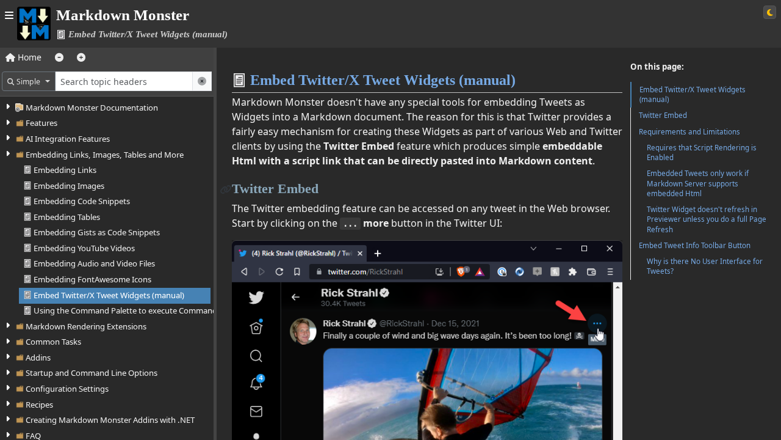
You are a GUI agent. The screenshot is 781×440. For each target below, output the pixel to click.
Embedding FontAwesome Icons (92, 279)
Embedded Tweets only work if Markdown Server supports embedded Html (698, 183)
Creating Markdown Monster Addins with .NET (110, 419)
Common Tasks (53, 341)
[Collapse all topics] (59, 57)
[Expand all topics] (81, 57)
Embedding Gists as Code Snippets (97, 232)
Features (41, 122)
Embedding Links (65, 169)
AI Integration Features (68, 138)
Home (28, 57)
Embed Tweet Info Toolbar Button (694, 245)
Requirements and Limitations (689, 131)
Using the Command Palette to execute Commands (127, 310)
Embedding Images (69, 185)
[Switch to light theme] (769, 12)
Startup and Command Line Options (91, 372)
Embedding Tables (67, 216)
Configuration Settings (67, 388)
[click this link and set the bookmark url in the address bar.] (226, 189)
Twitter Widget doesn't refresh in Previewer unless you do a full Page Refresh (706, 219)
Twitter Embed (663, 115)
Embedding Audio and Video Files (94, 263)
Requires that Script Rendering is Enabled (702, 152)
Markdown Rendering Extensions (86, 326)
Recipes (39, 404)
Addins (38, 357)
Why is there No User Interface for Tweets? (705, 266)
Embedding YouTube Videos (84, 248)
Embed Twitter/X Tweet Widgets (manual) (109, 295)
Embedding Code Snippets (82, 201)
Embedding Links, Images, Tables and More (105, 154)
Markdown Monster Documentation (92, 107)
